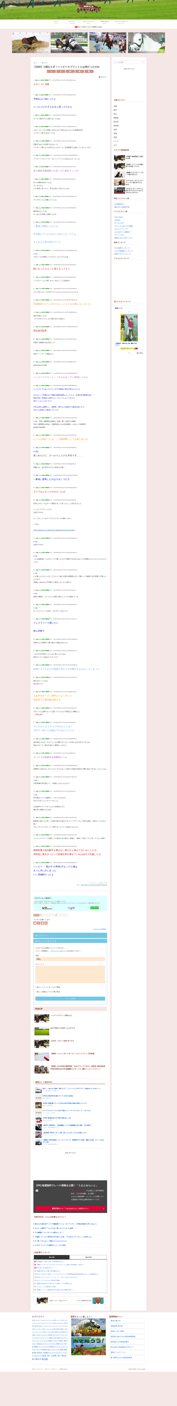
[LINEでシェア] (79, 71)
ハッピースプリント (62, 915)
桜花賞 (34, 1352)
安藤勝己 (36, 1346)
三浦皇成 (46, 1352)
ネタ (115, 145)
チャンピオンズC (36, 1337)
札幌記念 (50, 1340)
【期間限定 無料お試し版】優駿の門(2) (126, 343)
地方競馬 (58, 1337)
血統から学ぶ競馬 (117, 1331)
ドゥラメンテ (50, 1323)
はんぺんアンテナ (121, 229)
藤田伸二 (62, 1328)
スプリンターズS (43, 1340)
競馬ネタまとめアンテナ (123, 238)
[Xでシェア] (51, 71)
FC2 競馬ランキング (122, 248)
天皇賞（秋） (46, 1355)
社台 (66, 1331)
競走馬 (37, 915)
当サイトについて (37, 1369)
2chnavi (117, 220)
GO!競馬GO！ (119, 204)
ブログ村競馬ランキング (123, 251)
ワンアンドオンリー (55, 1352)
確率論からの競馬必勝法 (120, 1342)
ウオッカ (42, 1337)
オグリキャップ (38, 1320)
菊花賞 (62, 1349)
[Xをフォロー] (38, 923)
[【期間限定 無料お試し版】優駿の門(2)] (129, 328)
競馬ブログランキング (122, 254)
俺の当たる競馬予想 (121, 207)
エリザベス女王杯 (50, 1331)
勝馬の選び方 (116, 1321)
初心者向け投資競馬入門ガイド (122, 1347)
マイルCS (38, 1334)
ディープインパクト (60, 1346)
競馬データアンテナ (118, 1352)
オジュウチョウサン (60, 1323)
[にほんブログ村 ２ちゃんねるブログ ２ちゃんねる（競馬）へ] (71, 907)
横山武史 (58, 1328)
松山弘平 (45, 1331)
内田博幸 (44, 1349)
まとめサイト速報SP (122, 232)
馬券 (115, 137)
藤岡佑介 (51, 1337)
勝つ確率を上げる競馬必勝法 (121, 1358)
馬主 (115, 114)
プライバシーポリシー (58, 951)
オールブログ (119, 223)
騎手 (115, 110)
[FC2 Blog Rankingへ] (95, 907)
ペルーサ (38, 1323)
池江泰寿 (54, 1328)
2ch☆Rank (118, 217)
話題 (115, 106)
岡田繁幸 (33, 1320)
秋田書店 (117, 345)
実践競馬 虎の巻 (117, 1326)
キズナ (62, 1343)
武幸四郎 (50, 1334)
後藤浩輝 (54, 1320)
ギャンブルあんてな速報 (123, 226)
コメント (39, 964)
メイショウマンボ (44, 1346)
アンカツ (35, 1323)
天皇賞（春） (56, 1355)
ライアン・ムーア (38, 1331)
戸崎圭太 (37, 1359)
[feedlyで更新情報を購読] (42, 923)
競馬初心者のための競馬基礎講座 (123, 1336)
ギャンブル (36, 1340)
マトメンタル (119, 235)
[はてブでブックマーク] (70, 71)
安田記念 (39, 1352)
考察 (115, 133)
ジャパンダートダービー (48, 915)
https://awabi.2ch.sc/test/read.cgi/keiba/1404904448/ (94, 885)
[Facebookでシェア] (60, 71)
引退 (48, 1349)
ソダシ (66, 1334)
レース (116, 141)
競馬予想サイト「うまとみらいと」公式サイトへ (70, 1208)
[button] (89, 71)
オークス (62, 1334)
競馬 (65, 1349)
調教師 (116, 118)
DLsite (140, 353)
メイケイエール (54, 1349)
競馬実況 (66, 1323)
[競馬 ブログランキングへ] (47, 907)
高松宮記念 (39, 1343)
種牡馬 (65, 1340)
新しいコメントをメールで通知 (48, 987)
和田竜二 (61, 1340)
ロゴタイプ (56, 1340)
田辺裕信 (51, 1346)
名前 (37, 955)
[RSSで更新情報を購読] (46, 923)
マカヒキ (34, 1343)
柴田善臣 (57, 1331)
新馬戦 (58, 1343)
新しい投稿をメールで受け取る (48, 992)
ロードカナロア (44, 1334)
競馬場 (116, 126)
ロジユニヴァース (44, 1323)
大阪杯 (33, 1334)
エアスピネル (43, 1320)
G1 (43, 1343)
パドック (47, 1337)
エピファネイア (56, 1334)
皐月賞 (45, 1359)
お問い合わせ (63, 1369)
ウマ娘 (60, 1331)
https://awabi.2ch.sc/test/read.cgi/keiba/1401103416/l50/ (54, 530)
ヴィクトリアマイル (50, 1343)
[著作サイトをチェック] (35, 923)
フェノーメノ (59, 1320)
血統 (115, 129)
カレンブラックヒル (49, 1320)
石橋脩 (54, 1323)
